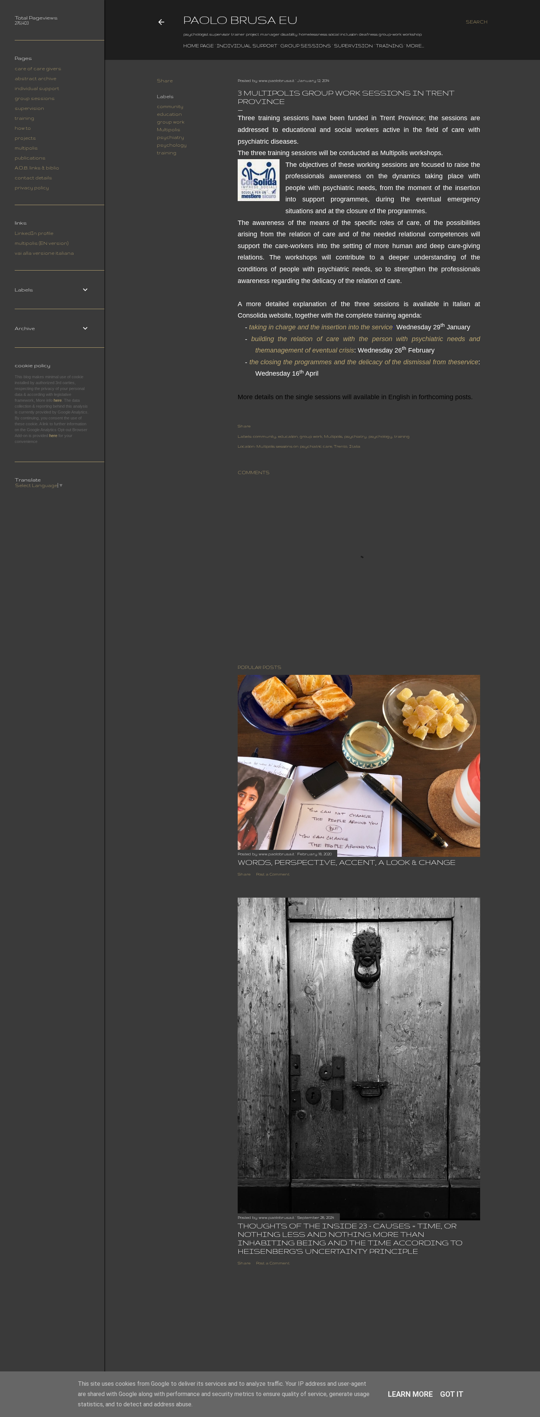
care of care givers (38, 68)
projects (25, 138)
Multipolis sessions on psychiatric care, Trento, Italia (308, 446)
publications (30, 157)
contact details (33, 177)
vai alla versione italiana (44, 253)
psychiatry (170, 137)
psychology (172, 145)
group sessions (305, 45)
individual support (247, 45)
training (389, 45)
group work (170, 121)
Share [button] (165, 80)
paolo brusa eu (240, 19)
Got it (452, 1394)
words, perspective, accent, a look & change (347, 862)
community (170, 106)
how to (23, 128)
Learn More (410, 1394)
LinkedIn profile (34, 233)
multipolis (26, 148)
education (169, 114)
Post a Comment (272, 874)
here (58, 400)
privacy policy (32, 187)
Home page (198, 45)
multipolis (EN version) (41, 243)
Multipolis (168, 129)
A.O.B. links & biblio (37, 167)
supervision (353, 45)
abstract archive (35, 78)
